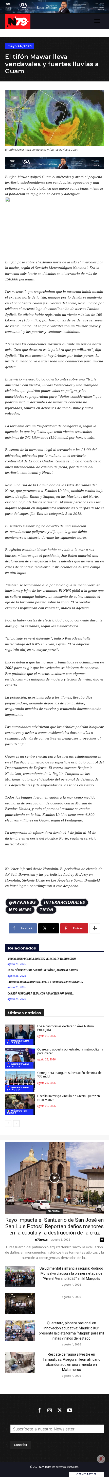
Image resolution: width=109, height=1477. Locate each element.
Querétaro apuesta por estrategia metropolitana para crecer (70, 1051)
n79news (41, 1239)
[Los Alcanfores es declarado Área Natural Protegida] (20, 1035)
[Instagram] (49, 1410)
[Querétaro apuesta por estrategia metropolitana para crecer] (20, 1058)
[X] (60, 1410)
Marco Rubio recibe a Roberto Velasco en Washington (42, 959)
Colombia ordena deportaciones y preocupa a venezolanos (45, 982)
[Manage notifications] (101, 1459)
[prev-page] (8, 1123)
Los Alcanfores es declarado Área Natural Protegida (66, 1028)
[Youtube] (70, 1410)
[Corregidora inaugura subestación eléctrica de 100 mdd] (20, 1081)
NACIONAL (54, 1211)
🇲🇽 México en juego (17, 1111)
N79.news (20, 909)
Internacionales (64, 902)
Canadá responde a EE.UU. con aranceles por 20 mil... (41, 993)
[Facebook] (39, 1410)
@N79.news (22, 902)
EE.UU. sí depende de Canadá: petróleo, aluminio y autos (43, 970)
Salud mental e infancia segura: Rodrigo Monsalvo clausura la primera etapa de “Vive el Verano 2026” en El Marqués (71, 1273)
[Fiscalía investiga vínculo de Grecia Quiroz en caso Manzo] (20, 1104)
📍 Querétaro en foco (18, 1041)
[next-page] (16, 1123)
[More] (94, 928)
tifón (46, 909)
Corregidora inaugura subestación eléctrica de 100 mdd (69, 1074)
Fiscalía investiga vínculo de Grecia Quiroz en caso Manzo (68, 1097)
